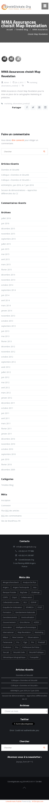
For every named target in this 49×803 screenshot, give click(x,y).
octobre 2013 (7, 321)
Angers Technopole (21, 587)
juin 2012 (5, 377)
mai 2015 (5, 254)
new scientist (17, 637)
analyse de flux (29, 582)
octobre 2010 (7, 449)
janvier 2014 (6, 310)
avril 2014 (5, 300)
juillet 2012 (6, 372)
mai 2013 (5, 336)
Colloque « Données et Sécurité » (15, 180)
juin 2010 (5, 459)
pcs (17, 642)
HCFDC (36, 622)
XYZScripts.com (37, 801)
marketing (33, 82)
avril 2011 (5, 418)
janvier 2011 (6, 433)
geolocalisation (27, 617)
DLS (25, 602)
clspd (14, 597)
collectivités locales (11, 602)
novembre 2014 (8, 280)
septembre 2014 (8, 290)
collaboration (26, 597)
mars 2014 (6, 305)
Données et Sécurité (10, 169)
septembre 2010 (8, 454)
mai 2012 (5, 382)
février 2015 (6, 269)
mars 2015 (6, 264)
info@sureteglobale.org (26, 547)
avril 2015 (5, 259)
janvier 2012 (6, 398)
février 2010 (6, 464)
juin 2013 (5, 331)
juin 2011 (5, 413)
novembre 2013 (8, 315)
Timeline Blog (22, 29)
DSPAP (33, 602)
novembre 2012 (8, 351)
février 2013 (6, 341)
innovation (7, 627)
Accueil (10, 29)
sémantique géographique (14, 657)
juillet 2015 (6, 244)
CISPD (5, 597)
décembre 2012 (8, 346)
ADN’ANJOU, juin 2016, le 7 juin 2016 (17, 185)
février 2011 (6, 428)
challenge (35, 592)
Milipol (5, 637)
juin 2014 (5, 295)
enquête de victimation (12, 607)
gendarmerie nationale (25, 612)
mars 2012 (6, 392)
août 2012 (5, 367)
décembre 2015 (8, 228)
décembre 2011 (8, 403)
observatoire (6, 85)
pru (16, 647)
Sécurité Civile (19, 652)
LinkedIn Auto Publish (14, 801)
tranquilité (34, 657)
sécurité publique (36, 652)
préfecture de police (30, 647)
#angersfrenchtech (11, 582)
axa (34, 587)
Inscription (5, 500)
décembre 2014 (8, 274)
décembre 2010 (8, 439)
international (8, 632)
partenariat (7, 642)
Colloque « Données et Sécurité (15, 175)
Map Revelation (24, 632)
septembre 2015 (8, 239)
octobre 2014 (7, 285)
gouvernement (9, 622)
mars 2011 (6, 423)
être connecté (18, 140)
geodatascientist (10, 617)
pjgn (25, 642)
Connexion (6, 505)
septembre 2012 (8, 362)
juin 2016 (5, 223)
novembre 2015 (8, 233)
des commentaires (11, 515)
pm (32, 642)
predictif (15, 85)
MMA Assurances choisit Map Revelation (20, 73)
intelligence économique (26, 627)
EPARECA (29, 607)
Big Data (23, 592)
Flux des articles (10, 510)
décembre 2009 (8, 469)
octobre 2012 (7, 356)
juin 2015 (5, 249)
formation (7, 612)
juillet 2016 (6, 218)
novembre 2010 (8, 444)
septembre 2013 (8, 326)
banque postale (9, 592)
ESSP (40, 607)
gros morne (25, 622)
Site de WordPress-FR (10, 521)
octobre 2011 (7, 408)
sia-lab (6, 652)
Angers (6, 587)
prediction (7, 647)
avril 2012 (5, 387)
